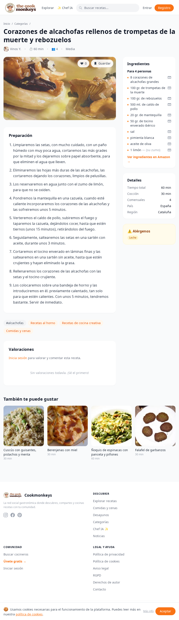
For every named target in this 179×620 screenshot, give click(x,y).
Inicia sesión (18, 358)
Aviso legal (101, 568)
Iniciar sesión (13, 568)
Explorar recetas (105, 501)
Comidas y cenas (18, 331)
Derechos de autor (106, 582)
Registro (164, 8)
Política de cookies (106, 561)
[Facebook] (12, 515)
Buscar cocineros (15, 554)
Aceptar (165, 611)
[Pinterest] (19, 515)
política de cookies (29, 614)
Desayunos (101, 515)
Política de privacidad (108, 554)
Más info (148, 611)
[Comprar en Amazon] (169, 77)
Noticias (99, 536)
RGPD (97, 575)
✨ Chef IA (65, 8)
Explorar (48, 8)
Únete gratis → (14, 561)
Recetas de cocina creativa (81, 323)
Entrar (147, 8)
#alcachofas (15, 323)
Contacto (99, 589)
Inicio (6, 24)
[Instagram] (5, 515)
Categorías (21, 24)
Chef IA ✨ (100, 529)
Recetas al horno (43, 323)
